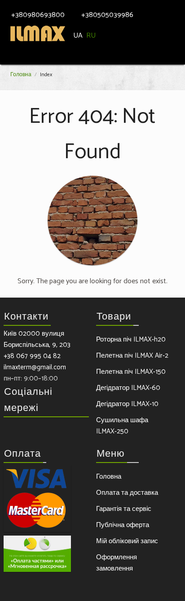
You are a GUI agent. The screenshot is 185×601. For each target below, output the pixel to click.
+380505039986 (107, 15)
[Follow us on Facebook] (12, 431)
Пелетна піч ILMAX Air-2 (132, 355)
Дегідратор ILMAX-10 (127, 404)
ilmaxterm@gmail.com (35, 367)
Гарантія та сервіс (123, 509)
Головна (20, 74)
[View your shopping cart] (178, 8)
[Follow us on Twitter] (28, 431)
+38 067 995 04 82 (32, 356)
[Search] (167, 8)
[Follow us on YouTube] (60, 431)
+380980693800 (38, 15)
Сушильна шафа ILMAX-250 (122, 426)
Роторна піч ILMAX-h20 (131, 339)
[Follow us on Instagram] (44, 431)
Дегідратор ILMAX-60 (128, 387)
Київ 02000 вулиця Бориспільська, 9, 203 (37, 339)
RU (92, 36)
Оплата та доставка (127, 492)
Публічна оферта (122, 525)
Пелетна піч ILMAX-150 (131, 371)
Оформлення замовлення (116, 563)
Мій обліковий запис (127, 541)
